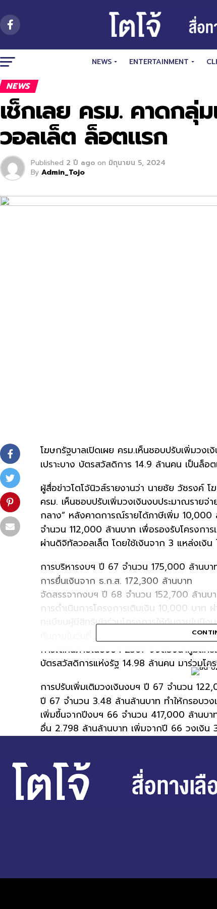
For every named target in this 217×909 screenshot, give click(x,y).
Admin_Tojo (63, 172)
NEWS (102, 62)
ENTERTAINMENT (159, 62)
